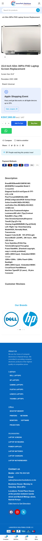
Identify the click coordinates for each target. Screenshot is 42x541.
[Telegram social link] (23, 145)
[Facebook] (11, 512)
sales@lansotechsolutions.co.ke (22, 480)
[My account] (39, 3)
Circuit (7, 257)
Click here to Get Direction (19, 504)
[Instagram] (17, 512)
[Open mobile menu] (3, 3)
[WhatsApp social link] (20, 145)
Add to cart (19, 123)
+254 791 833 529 (22, 473)
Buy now (34, 123)
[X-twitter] (23, 512)
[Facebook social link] (9, 145)
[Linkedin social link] (17, 145)
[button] (6, 131)
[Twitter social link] (11, 145)
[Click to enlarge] (5, 57)
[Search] (38, 10)
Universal (11, 84)
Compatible (9, 189)
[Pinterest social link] (14, 145)
